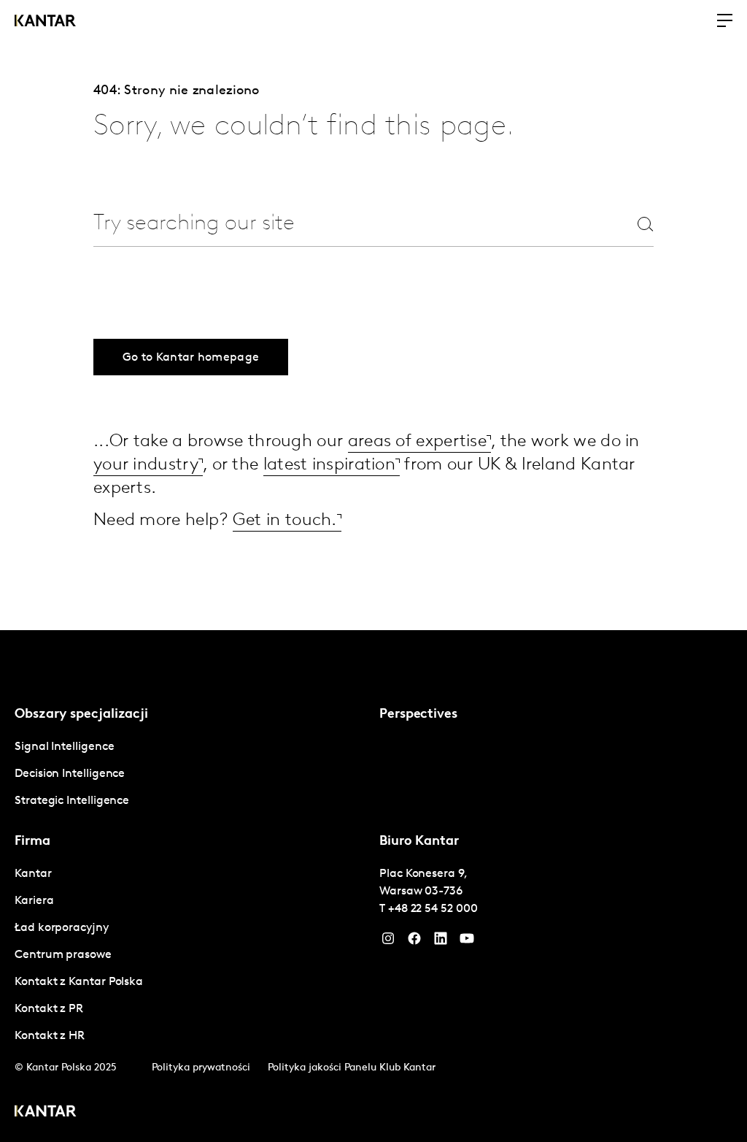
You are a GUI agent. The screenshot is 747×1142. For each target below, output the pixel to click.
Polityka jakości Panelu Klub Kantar (352, 1067)
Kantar (33, 874)
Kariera (34, 901)
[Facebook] (414, 942)
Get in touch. (285, 520)
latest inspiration (329, 465)
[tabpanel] (191, 774)
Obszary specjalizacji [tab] (81, 714)
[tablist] (373, 886)
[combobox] (338, 224)
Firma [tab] (32, 841)
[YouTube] (440, 942)
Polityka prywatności (201, 1067)
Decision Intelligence (70, 774)
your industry (145, 465)
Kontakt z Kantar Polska (79, 982)
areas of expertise (417, 442)
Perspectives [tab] (418, 714)
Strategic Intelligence (72, 801)
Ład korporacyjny (62, 928)
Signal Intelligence (64, 747)
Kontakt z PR (49, 1009)
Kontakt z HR (50, 1036)
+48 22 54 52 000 (433, 909)
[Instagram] (388, 942)
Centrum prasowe (63, 955)
